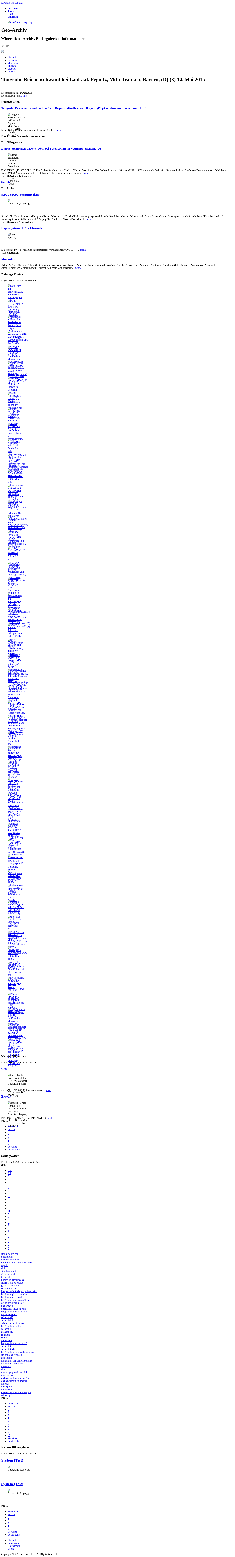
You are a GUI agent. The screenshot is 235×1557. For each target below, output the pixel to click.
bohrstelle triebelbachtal (13, 1279)
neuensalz (6, 1366)
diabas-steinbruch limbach (14, 1380)
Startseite (12, 57)
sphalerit (5, 1334)
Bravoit (6, 1096)
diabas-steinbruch (10, 1259)
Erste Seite (13, 1126)
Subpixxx (18, 2)
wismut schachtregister (12, 1323)
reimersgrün (7, 1395)
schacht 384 (7, 1346)
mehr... (86, 173)
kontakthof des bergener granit (16, 1360)
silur (3, 1369)
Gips (4, 1068)
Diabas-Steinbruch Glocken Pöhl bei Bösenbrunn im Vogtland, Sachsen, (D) (51, 148)
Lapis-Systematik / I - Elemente (21, 228)
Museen (12, 65)
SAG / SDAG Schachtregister (20, 194)
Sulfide (5, 182)
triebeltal (5, 1277)
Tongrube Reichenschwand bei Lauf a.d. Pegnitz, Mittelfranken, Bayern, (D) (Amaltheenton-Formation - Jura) (73, 108)
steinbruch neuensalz (11, 1354)
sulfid (4, 1337)
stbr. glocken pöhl (10, 1253)
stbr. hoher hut (8, 1271)
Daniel (23, 95)
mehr (58, 130)
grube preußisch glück (12, 1303)
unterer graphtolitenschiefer (15, 1372)
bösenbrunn (7, 1256)
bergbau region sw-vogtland (15, 1300)
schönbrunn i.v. (9, 1288)
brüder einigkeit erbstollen (14, 1294)
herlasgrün (6, 1386)
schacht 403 (7, 1329)
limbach (5, 1383)
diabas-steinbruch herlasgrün (15, 1378)
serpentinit (6, 1357)
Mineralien (13, 63)
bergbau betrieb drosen (12, 1326)
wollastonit (6, 1340)
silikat (4, 1268)
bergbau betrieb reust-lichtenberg (17, 1352)
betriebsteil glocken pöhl (13, 1308)
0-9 (9, 1173)
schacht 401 (7, 1320)
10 (9, 1435)
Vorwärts (12, 1146)
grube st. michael (9, 1274)
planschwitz (7, 1305)
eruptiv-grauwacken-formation (16, 1262)
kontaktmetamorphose (12, 1363)
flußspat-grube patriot (12, 1282)
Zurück (11, 1129)
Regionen (12, 60)
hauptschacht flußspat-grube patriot (19, 1291)
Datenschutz (14, 1545)
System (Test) (12, 1460)
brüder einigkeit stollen (12, 1297)
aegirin (4, 1265)
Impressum (13, 1543)
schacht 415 (7, 1331)
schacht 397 (7, 1317)
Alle (10, 1170)
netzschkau (6, 1389)
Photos (11, 71)
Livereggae (7, 2)
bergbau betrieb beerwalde (14, 1311)
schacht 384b (8, 1349)
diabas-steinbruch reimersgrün (16, 1392)
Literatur (12, 68)
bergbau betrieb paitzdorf (14, 1343)
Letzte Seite (14, 1149)
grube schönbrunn (10, 1285)
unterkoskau (7, 1375)
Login (11, 1548)
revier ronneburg (9, 1314)
